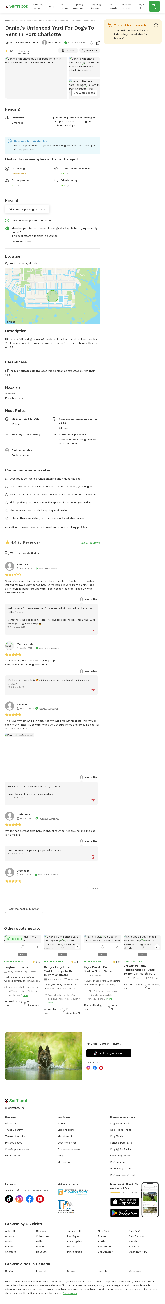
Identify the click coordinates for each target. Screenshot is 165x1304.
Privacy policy (13, 1142)
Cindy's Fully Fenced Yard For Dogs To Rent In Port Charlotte (60, 971)
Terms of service (15, 1136)
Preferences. (70, 1293)
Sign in (141, 6)
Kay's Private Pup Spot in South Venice (99, 969)
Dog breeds (113, 6)
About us (11, 1123)
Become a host (127, 6)
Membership (65, 1136)
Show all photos (84, 92)
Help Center (12, 1155)
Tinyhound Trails (16, 967)
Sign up (154, 6)
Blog (51, 6)
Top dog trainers (96, 6)
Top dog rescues (78, 6)
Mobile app (64, 1162)
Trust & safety (14, 1129)
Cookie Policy (139, 1289)
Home (61, 1123)
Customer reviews (69, 1149)
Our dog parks (38, 6)
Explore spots (66, 1129)
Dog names (64, 6)
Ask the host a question (24, 908)
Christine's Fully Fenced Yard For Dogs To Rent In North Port (139, 969)
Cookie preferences (17, 1149)
